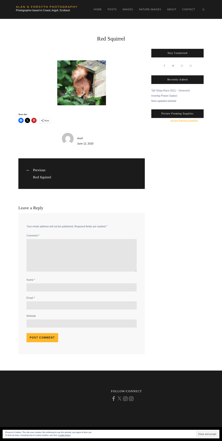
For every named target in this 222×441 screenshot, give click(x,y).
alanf (80, 138)
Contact (188, 9)
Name (30, 279)
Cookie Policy (64, 435)
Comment (32, 235)
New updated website (163, 101)
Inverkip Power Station (164, 95)
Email (30, 297)
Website (31, 316)
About (171, 9)
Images (128, 9)
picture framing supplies (184, 120)
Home (98, 9)
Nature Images (150, 9)
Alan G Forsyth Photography (47, 6)
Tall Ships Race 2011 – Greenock (170, 90)
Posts (112, 9)
